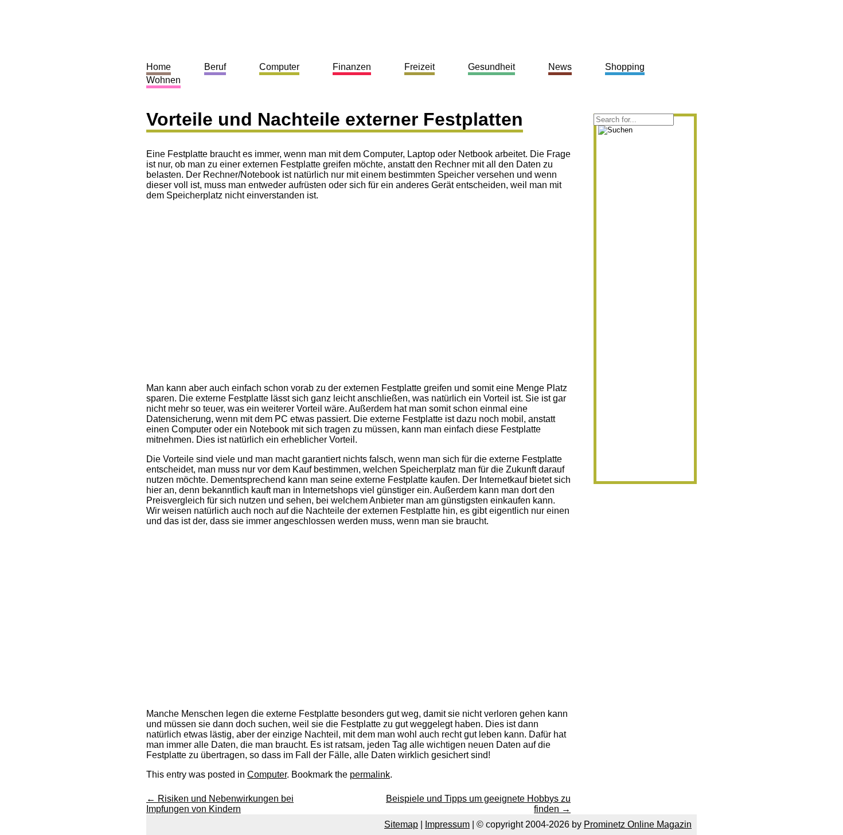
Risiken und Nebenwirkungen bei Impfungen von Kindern (220, 804)
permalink (370, 774)
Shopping (625, 67)
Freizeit (419, 67)
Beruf (215, 67)
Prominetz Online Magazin (638, 824)
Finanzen (352, 67)
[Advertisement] (242, 290)
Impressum (447, 824)
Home (158, 67)
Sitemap (401, 824)
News (560, 67)
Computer (267, 774)
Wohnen (163, 80)
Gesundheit (491, 67)
